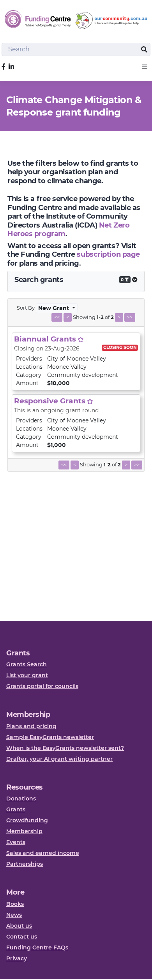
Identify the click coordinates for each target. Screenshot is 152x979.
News (14, 914)
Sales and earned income (42, 852)
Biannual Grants (45, 339)
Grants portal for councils (42, 686)
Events (15, 842)
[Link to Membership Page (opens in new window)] (81, 339)
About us (19, 925)
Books (15, 903)
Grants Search (26, 664)
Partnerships (24, 863)
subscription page (108, 254)
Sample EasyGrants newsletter (50, 737)
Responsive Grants (49, 400)
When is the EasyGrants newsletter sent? (65, 747)
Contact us (21, 936)
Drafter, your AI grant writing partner (59, 758)
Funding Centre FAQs (37, 947)
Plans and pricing (31, 726)
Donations (21, 798)
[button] (144, 67)
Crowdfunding (27, 820)
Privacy (16, 958)
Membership (24, 831)
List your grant (27, 675)
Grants (15, 809)
